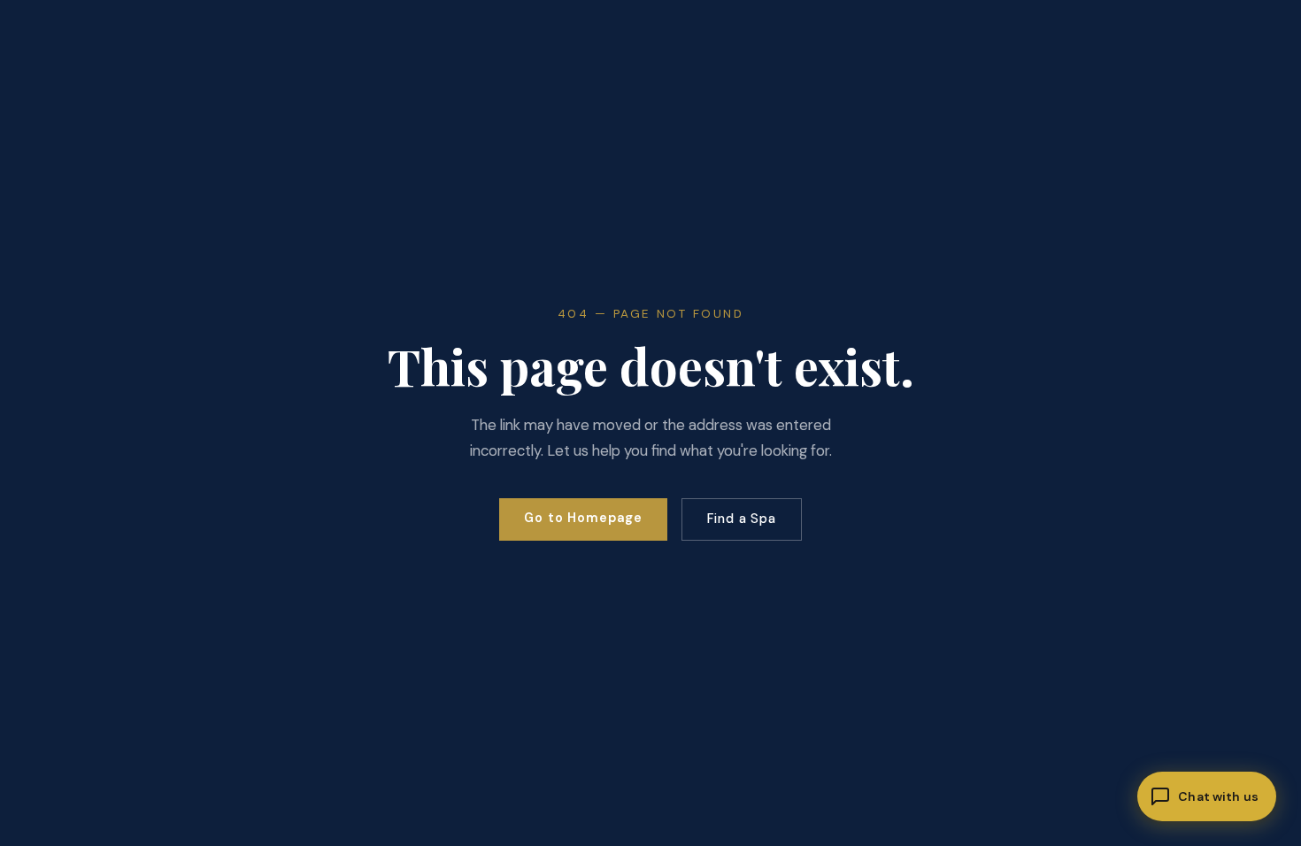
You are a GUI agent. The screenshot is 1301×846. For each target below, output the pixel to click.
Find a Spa (741, 519)
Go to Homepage (583, 518)
